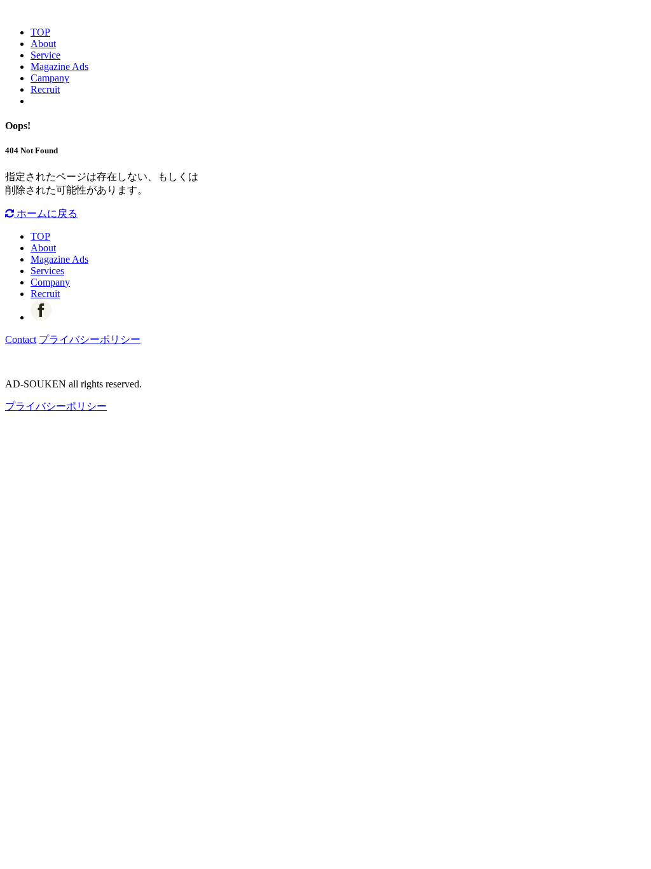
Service (45, 55)
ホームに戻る (46, 213)
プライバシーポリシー (89, 339)
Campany (50, 78)
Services (47, 270)
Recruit (45, 89)
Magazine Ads (59, 66)
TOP (40, 32)
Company (50, 282)
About (43, 43)
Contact (20, 339)
